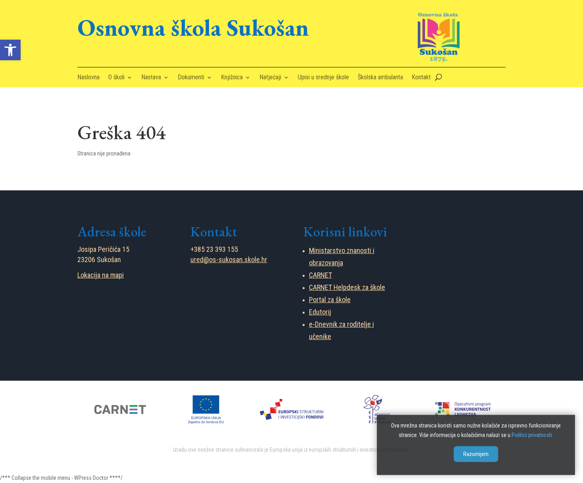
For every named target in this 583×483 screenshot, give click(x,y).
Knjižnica (232, 78)
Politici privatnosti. (532, 435)
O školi (116, 78)
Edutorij (320, 312)
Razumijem (476, 454)
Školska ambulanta (380, 78)
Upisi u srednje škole (323, 78)
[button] (10, 50)
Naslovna (88, 78)
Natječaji (270, 78)
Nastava (151, 78)
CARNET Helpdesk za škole (347, 287)
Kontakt (421, 78)
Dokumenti (191, 78)
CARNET (320, 275)
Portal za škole (330, 299)
